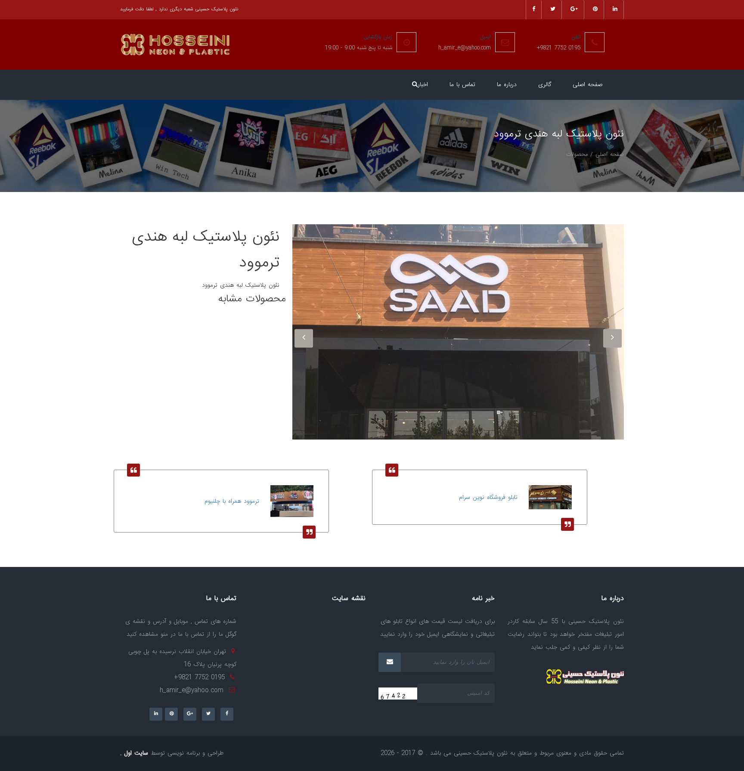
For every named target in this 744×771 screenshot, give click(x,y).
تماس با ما (462, 85)
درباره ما (507, 85)
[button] (415, 85)
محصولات (577, 154)
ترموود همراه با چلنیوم (232, 501)
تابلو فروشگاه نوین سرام (488, 497)
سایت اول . (134, 753)
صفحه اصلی (587, 85)
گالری (544, 85)
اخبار (423, 85)
